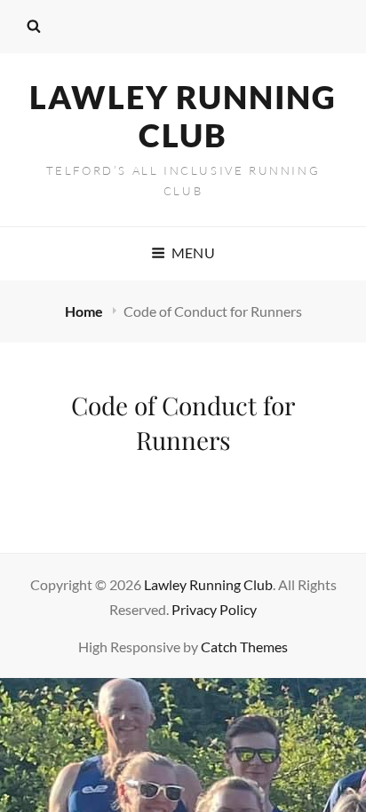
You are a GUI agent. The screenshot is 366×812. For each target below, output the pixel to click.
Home (85, 311)
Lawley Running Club (183, 115)
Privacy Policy (214, 609)
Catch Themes (244, 646)
